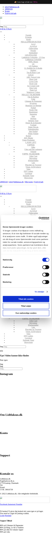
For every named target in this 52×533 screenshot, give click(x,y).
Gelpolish (31, 55)
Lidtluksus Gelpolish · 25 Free (33, 57)
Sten (33, 116)
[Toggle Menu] (1, 31)
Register (8, 516)
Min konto (29, 182)
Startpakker (33, 53)
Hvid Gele (33, 84)
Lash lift (30, 142)
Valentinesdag (33, 129)
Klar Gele (33, 88)
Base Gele (33, 79)
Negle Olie (33, 110)
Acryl (33, 44)
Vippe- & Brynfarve (33, 167)
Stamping (33, 114)
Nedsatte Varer (28, 176)
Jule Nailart (33, 131)
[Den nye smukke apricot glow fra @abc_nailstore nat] (13, 401)
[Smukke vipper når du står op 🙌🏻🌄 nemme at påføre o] (39, 401)
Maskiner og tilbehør (33, 106)
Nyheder (28, 37)
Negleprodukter (31, 42)
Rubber (33, 70)
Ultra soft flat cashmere (33, 149)
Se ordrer (3, 442)
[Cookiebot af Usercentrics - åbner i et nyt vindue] (38, 218)
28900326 (4, 182)
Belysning (33, 158)
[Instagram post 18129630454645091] (13, 381)
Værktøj (33, 125)
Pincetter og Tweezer (33, 165)
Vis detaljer (39, 292)
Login (2, 516)
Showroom (28, 178)
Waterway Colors (33, 92)
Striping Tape (33, 121)
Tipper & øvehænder (33, 123)
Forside (28, 35)
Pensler (33, 51)
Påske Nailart (33, 134)
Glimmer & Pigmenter (33, 101)
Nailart (33, 108)
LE (33, 64)
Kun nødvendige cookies (26, 313)
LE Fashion (33, 66)
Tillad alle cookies (26, 299)
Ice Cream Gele (33, 86)
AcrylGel (33, 46)
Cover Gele (33, 81)
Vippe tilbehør (31, 154)
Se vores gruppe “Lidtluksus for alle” (14, 465)
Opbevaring (33, 48)
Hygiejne (33, 103)
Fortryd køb (38, 182)
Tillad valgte (26, 306)
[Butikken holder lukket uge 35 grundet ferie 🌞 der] (39, 386)
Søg (1, 27)
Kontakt (3, 428)
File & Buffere (33, 97)
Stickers (33, 118)
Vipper (31, 145)
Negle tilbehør (31, 94)
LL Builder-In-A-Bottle (33, 68)
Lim (33, 163)
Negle (28, 39)
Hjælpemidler (33, 161)
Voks (28, 169)
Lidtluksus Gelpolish (33, 60)
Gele (31, 75)
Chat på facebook (6, 460)
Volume (33, 152)
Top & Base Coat (33, 73)
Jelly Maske (28, 138)
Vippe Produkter (28, 140)
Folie (33, 99)
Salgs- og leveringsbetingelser (11, 424)
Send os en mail (6, 469)
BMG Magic (33, 62)
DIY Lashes (28, 171)
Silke (33, 147)
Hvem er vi (4, 420)
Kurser (28, 136)
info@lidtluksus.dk (16, 182)
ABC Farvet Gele (33, 77)
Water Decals (33, 127)
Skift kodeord (5, 446)
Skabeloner (33, 112)
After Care (33, 156)
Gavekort (28, 173)
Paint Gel (33, 90)
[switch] (45, 267)
